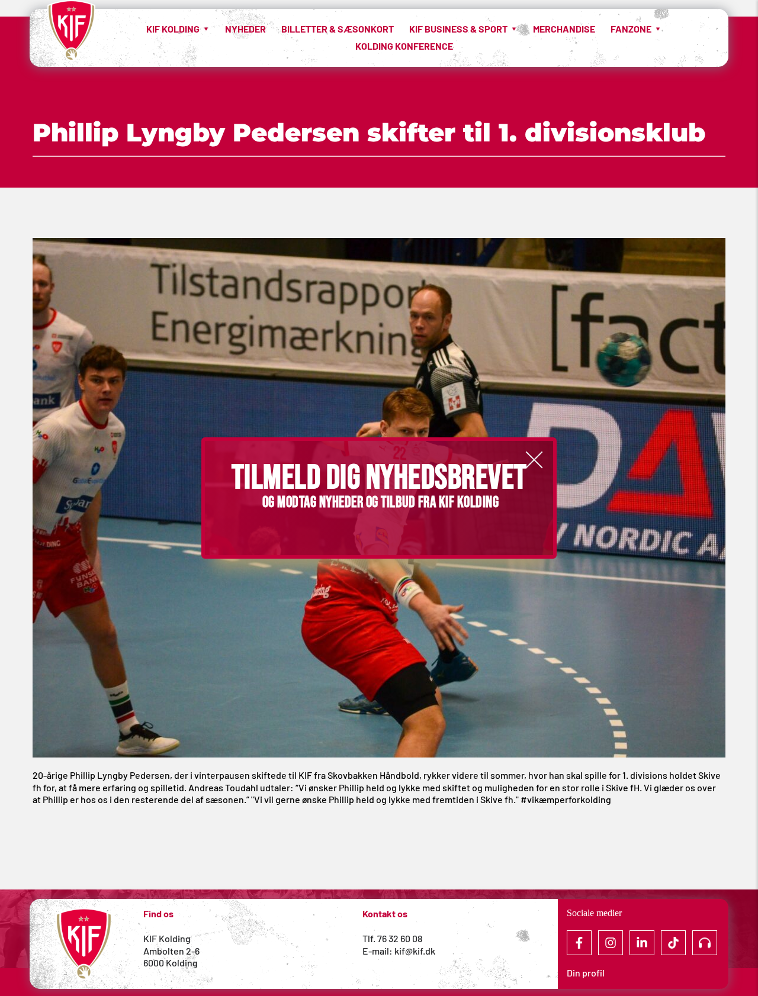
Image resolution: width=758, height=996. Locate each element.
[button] (534, 459)
